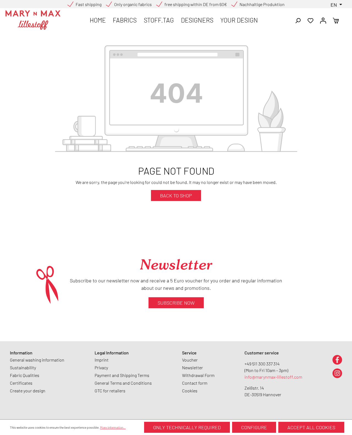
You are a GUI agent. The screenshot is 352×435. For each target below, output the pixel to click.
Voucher (190, 359)
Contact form (194, 383)
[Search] (298, 20)
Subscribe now (176, 303)
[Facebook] (337, 359)
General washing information (37, 359)
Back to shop (176, 195)
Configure (254, 427)
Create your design (27, 390)
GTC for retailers (110, 390)
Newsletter (192, 367)
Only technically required (187, 427)
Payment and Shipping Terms (122, 375)
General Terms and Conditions (123, 383)
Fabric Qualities (24, 375)
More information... (113, 427)
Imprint (102, 359)
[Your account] (323, 20)
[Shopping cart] (335, 20)
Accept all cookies (311, 427)
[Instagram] (337, 373)
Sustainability (23, 367)
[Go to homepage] (33, 20)
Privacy (101, 367)
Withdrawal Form (198, 375)
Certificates (21, 383)
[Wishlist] (310, 20)
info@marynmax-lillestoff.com (273, 376)
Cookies (189, 390)
